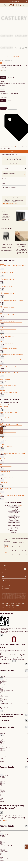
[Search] (5, 5)
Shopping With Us (6, 580)
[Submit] (25, 569)
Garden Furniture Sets (8, 60)
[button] (25, 5)
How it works (4, 820)
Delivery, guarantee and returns (7, 703)
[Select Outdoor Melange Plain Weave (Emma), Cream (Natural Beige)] (2, 89)
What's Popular (5, 573)
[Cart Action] (0, 269)
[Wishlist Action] (2, 269)
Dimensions (2, 676)
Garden (1, 60)
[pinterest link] (6, 586)
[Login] (24, 5)
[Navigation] (2, 5)
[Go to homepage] (14, 5)
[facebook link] (3, 586)
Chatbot (5, 552)
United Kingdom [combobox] (5, 590)
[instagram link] (9, 586)
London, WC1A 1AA (20, 174)
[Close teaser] (3, 427)
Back (14, 660)
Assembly (2, 705)
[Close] (1, 616)
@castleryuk (20, 505)
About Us (4, 576)
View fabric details (4, 93)
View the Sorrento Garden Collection (10, 203)
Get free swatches (14, 93)
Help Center (6, 546)
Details (1, 702)
